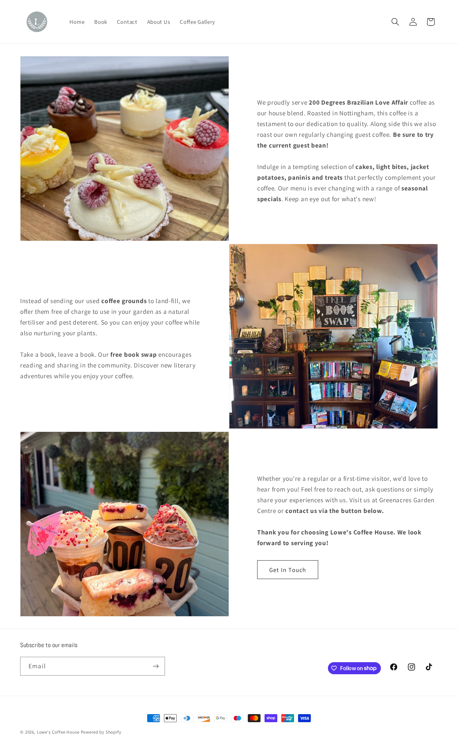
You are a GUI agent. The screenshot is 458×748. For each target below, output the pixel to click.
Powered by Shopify (101, 732)
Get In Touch (287, 570)
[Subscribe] (156, 666)
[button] (395, 22)
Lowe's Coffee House (58, 732)
